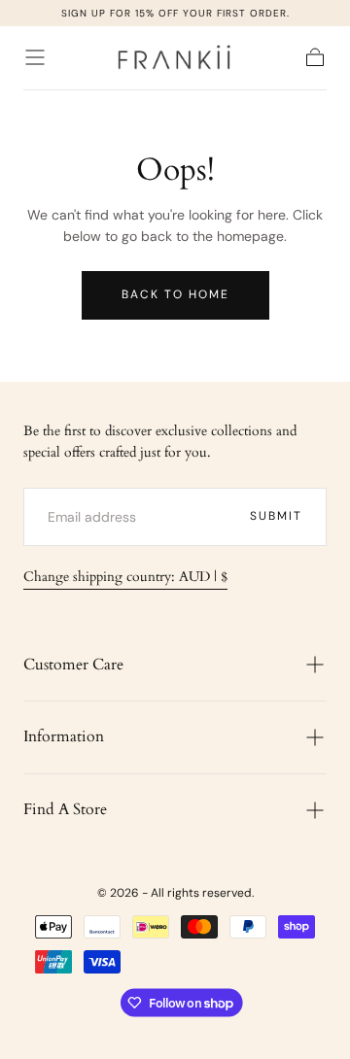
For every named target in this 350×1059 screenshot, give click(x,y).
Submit (276, 516)
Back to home (175, 294)
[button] (35, 57)
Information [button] (63, 736)
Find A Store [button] (65, 809)
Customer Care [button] (73, 664)
